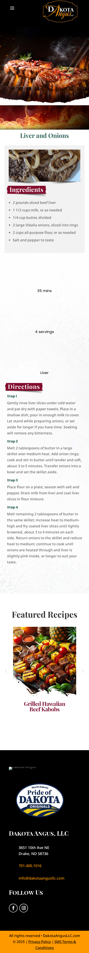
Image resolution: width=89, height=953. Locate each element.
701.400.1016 (30, 865)
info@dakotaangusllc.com (41, 878)
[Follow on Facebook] (13, 908)
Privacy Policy (39, 941)
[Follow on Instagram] (23, 908)
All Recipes (44, 728)
